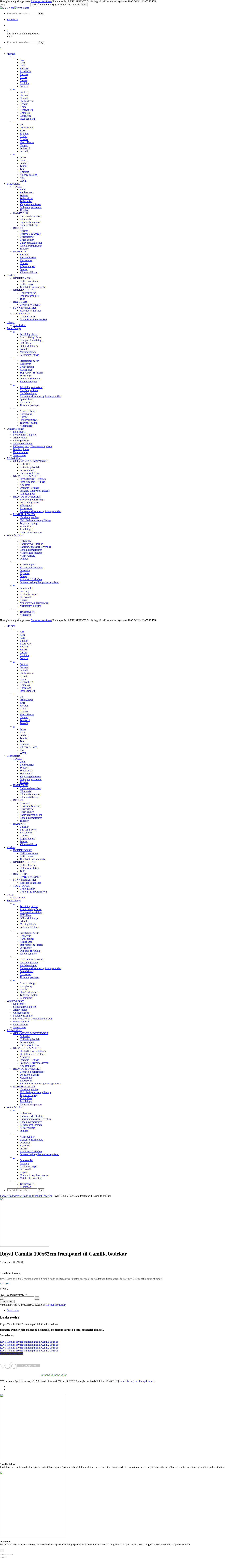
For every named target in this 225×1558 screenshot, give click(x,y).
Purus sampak (27, 1042)
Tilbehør (24, 782)
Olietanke (25, 1142)
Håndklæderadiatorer (31, 817)
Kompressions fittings (31, 912)
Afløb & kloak (14, 1030)
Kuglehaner (26, 941)
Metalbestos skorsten (30, 1178)
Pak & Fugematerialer (31, 959)
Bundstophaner (21, 1021)
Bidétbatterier (27, 764)
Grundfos (25, 685)
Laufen (23, 708)
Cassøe (23, 652)
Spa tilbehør (19, 897)
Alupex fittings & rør (31, 909)
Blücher (24, 646)
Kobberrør (25, 936)
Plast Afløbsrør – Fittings (33, 1051)
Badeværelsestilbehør (31, 814)
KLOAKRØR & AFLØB (26, 1048)
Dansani (24, 667)
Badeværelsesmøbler (30, 788)
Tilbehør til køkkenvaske (32, 859)
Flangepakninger (28, 992)
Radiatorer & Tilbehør (31, 1116)
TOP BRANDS (21, 885)
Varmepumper (27, 1136)
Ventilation (25, 1186)
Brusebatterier (27, 809)
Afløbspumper (27, 838)
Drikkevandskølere (30, 868)
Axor (22, 637)
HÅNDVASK (20, 785)
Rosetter (24, 989)
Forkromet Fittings (29, 927)
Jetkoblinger (26, 1101)
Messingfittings (28, 924)
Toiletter (24, 767)
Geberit (24, 676)
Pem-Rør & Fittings (30, 950)
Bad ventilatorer (28, 829)
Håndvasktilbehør (29, 797)
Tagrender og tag (28, 995)
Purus (23, 729)
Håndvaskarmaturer (30, 794)
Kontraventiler (20, 1024)
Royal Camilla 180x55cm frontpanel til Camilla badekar (29, 1350)
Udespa (10, 894)
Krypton (24, 705)
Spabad (24, 841)
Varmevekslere (27, 1127)
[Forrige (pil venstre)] (1, 1557)
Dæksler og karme (29, 1074)
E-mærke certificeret (41, 1)
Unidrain (24, 744)
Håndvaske (25, 791)
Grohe (23, 679)
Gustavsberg (26, 682)
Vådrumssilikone (28, 844)
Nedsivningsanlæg (29, 1089)
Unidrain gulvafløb (30, 1039)
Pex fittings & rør (29, 906)
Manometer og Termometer (34, 1175)
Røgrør (23, 1172)
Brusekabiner (27, 811)
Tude (22, 871)
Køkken (11, 847)
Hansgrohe (25, 687)
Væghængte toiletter (30, 776)
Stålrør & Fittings (29, 918)
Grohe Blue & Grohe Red (33, 891)
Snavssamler (19, 1027)
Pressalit (24, 723)
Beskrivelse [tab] (13, 1310)
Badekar (24, 826)
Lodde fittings (27, 938)
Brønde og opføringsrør (32, 1071)
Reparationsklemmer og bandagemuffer (40, 968)
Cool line (24, 655)
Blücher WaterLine (30, 1045)
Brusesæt (24, 803)
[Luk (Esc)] (11, 1554)
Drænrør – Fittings (29, 1060)
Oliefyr (23, 1148)
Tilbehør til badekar (42, 1195)
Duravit (24, 670)
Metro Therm (27, 714)
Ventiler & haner (15, 1000)
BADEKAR (19, 823)
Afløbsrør (25, 1057)
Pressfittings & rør (29, 933)
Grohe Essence (27, 888)
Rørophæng (26, 986)
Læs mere (4, 1283)
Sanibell (24, 735)
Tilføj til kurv (7, 1301)
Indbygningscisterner (31, 779)
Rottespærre (26, 1080)
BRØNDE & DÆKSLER (27, 1068)
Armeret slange (28, 983)
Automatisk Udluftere (31, 1151)
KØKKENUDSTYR (24, 862)
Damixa (24, 658)
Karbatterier (26, 832)
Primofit (24, 921)
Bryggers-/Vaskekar (30, 876)
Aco (22, 631)
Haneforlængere (28, 953)
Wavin (23, 752)
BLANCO (25, 643)
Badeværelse (13, 755)
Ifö (21, 696)
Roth (22, 732)
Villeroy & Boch (28, 747)
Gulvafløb (25, 1036)
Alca (22, 634)
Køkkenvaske (27, 856)
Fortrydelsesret (146, 1381)
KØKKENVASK (22, 850)
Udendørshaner (21, 1012)
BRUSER (18, 800)
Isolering (24, 1163)
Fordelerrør (25, 947)
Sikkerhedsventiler (22, 1015)
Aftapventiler (20, 1009)
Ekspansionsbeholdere (31, 1139)
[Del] (8, 1554)
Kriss (22, 702)
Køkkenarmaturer (29, 853)
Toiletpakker (26, 770)
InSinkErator (26, 699)
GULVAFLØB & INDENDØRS (30, 1033)
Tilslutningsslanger (29, 977)
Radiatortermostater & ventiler (35, 1119)
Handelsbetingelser (129, 1381)
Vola (22, 749)
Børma (23, 649)
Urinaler (24, 835)
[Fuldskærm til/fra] (4, 1554)
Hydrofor (24, 1145)
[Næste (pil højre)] (4, 1557)
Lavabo (24, 711)
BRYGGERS (20, 873)
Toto (22, 741)
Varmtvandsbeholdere (31, 1124)
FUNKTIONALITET (24, 879)
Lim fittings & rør (29, 962)
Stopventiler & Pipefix (31, 944)
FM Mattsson (27, 673)
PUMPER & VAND (24, 1086)
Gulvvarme (25, 1113)
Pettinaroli (25, 720)
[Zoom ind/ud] (1, 1554)
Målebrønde (26, 1077)
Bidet (22, 761)
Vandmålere (26, 998)
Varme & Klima (15, 1107)
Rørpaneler (25, 974)
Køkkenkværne (28, 865)
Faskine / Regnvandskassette (35, 1062)
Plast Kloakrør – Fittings (32, 1054)
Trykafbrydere (27, 1184)
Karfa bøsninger (28, 965)
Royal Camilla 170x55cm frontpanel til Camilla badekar (29, 1347)
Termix (23, 738)
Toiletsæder (26, 773)
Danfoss (24, 664)
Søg (84, 4)
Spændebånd (26, 971)
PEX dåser (25, 915)
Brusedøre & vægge (30, 806)
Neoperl (24, 717)
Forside (4, 1195)
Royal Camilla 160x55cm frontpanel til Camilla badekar (29, 1344)
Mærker (11, 625)
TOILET (18, 758)
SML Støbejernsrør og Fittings (35, 1092)
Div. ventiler (26, 1169)
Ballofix (24, 640)
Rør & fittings (14, 900)
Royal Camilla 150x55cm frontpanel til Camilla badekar (29, 1341)
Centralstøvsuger (28, 1166)
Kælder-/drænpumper (31, 1104)
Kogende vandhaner (30, 882)
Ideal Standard (27, 690)
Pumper (24, 1130)
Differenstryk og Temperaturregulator (32, 1018)
